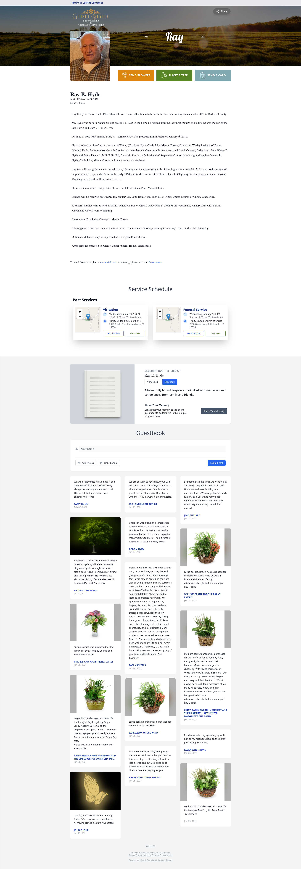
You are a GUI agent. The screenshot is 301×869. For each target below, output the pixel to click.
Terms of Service (159, 855)
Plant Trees (135, 333)
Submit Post (216, 462)
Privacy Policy (142, 855)
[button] (88, 317)
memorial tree (108, 262)
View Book (152, 381)
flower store (155, 262)
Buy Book (169, 381)
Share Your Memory (214, 410)
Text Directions (113, 333)
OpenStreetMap (154, 860)
